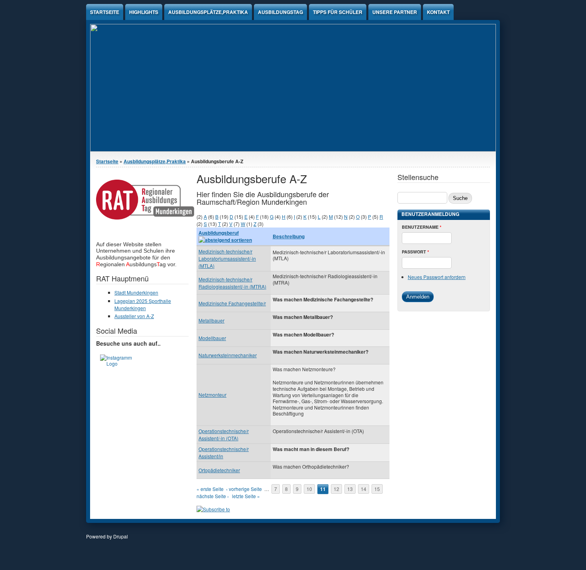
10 (309, 488)
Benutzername (421, 227)
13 (350, 488)
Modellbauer (212, 337)
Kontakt (438, 12)
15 (377, 488)
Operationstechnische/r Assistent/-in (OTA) (224, 434)
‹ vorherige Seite (244, 488)
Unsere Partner (394, 12)
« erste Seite (210, 488)
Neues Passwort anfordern (437, 276)
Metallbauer (211, 320)
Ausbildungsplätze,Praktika (208, 12)
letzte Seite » (246, 496)
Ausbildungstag (280, 12)
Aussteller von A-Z (134, 316)
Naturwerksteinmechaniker (228, 355)
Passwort (415, 252)
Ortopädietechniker (219, 470)
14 (363, 488)
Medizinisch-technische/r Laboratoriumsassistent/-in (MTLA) (227, 258)
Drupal (120, 536)
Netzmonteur (212, 394)
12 (336, 488)
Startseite (104, 12)
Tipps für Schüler (337, 12)
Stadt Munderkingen (136, 292)
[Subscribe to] (213, 509)
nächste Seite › (213, 496)
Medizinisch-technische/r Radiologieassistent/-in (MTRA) (232, 283)
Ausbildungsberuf (219, 232)
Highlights (143, 12)
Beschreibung (289, 236)
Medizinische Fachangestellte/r (232, 303)
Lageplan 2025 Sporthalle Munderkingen (142, 304)
